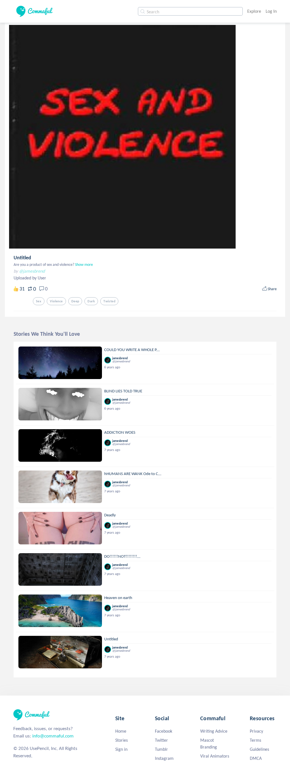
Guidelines (259, 749)
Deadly (110, 514)
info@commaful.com (53, 736)
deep (75, 301)
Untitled (22, 258)
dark (91, 301)
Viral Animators (214, 756)
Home (120, 731)
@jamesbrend (32, 271)
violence (56, 301)
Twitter (161, 740)
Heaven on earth (118, 597)
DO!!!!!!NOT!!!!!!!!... (122, 556)
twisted (109, 301)
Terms (255, 740)
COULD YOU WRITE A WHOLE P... (132, 349)
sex (38, 301)
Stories (121, 740)
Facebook (163, 731)
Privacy (256, 731)
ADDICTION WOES (119, 432)
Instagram (164, 758)
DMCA (256, 758)
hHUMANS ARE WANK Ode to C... (132, 473)
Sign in (121, 749)
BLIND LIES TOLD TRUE (123, 391)
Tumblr (161, 749)
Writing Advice (213, 731)
